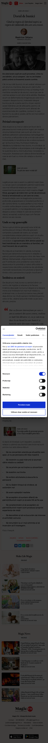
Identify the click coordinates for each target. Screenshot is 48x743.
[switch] (42, 381)
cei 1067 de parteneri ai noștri (20, 347)
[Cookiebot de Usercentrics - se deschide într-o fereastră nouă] (35, 328)
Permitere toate (24, 405)
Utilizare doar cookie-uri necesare (24, 412)
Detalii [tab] (19, 335)
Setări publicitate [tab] (32, 335)
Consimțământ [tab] (8, 335)
